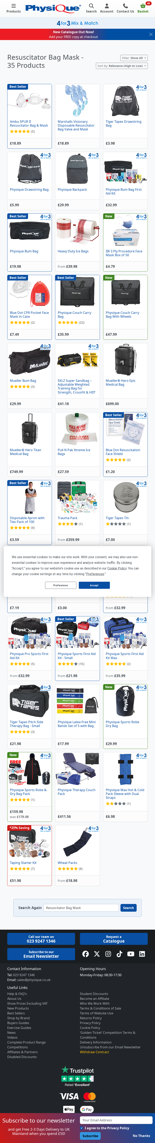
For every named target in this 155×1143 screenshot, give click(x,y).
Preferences (60, 585)
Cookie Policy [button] (117, 568)
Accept (94, 585)
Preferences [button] (95, 574)
